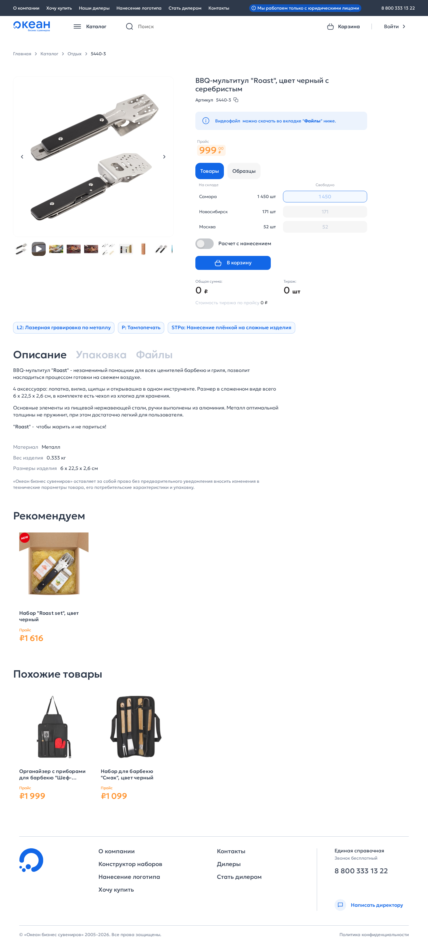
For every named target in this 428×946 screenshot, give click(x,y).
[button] (22, 157)
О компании (26, 8)
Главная (22, 53)
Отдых (75, 53)
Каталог (49, 53)
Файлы (154, 355)
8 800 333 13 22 (398, 8)
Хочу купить (59, 8)
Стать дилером (185, 8)
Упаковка (101, 355)
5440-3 (98, 53)
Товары (209, 171)
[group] (54, 568)
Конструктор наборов (130, 864)
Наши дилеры (94, 8)
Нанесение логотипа (139, 8)
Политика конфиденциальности (374, 934)
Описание (39, 355)
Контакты (218, 8)
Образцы (244, 171)
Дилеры (229, 864)
